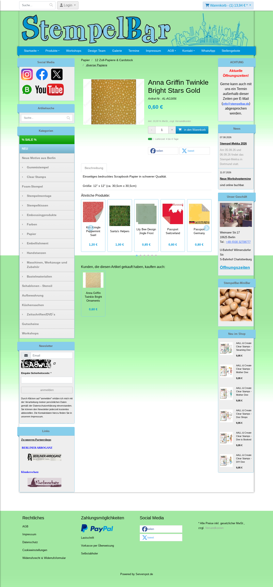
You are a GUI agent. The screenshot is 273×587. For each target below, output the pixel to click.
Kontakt (187, 50)
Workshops (73, 50)
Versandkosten (183, 121)
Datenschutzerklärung (44, 405)
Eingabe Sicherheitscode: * (36, 373)
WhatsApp (208, 50)
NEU (25, 148)
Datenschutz (30, 542)
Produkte (51, 50)
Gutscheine (30, 324)
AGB (171, 50)
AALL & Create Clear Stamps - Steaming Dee (244, 346)
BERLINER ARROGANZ (37, 447)
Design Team (97, 50)
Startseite (30, 50)
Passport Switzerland (173, 231)
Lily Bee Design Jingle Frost (146, 231)
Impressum (153, 50)
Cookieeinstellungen (34, 550)
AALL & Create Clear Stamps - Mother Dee (244, 369)
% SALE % (29, 139)
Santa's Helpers (119, 231)
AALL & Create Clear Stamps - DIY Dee (244, 458)
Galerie (117, 50)
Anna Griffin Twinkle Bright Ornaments (93, 297)
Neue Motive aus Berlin (39, 158)
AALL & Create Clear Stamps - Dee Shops (244, 413)
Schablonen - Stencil (37, 286)
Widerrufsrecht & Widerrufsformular (44, 558)
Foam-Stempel (32, 186)
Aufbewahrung (33, 295)
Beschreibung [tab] (94, 168)
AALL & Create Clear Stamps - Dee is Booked (244, 436)
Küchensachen (33, 305)
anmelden (47, 390)
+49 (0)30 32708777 (238, 241)
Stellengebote (231, 50)
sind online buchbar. (232, 185)
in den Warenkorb (194, 129)
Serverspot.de (144, 574)
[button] (163, 151)
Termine (133, 50)
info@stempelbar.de (236, 103)
